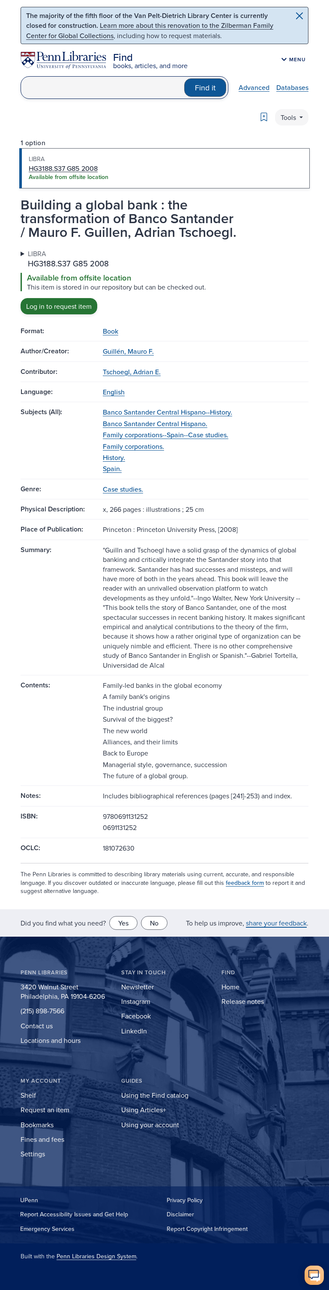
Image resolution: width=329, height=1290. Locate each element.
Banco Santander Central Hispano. (155, 423)
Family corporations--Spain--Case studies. (165, 434)
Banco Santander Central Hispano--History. (167, 412)
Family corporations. (133, 446)
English (114, 392)
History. (114, 457)
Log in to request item (59, 306)
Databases (292, 87)
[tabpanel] (164, 281)
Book (110, 331)
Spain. (112, 468)
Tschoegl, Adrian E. (132, 371)
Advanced (254, 87)
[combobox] (102, 87)
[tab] (164, 168)
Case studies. (123, 489)
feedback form (245, 882)
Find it (205, 87)
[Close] (299, 15)
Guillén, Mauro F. (128, 351)
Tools (289, 117)
